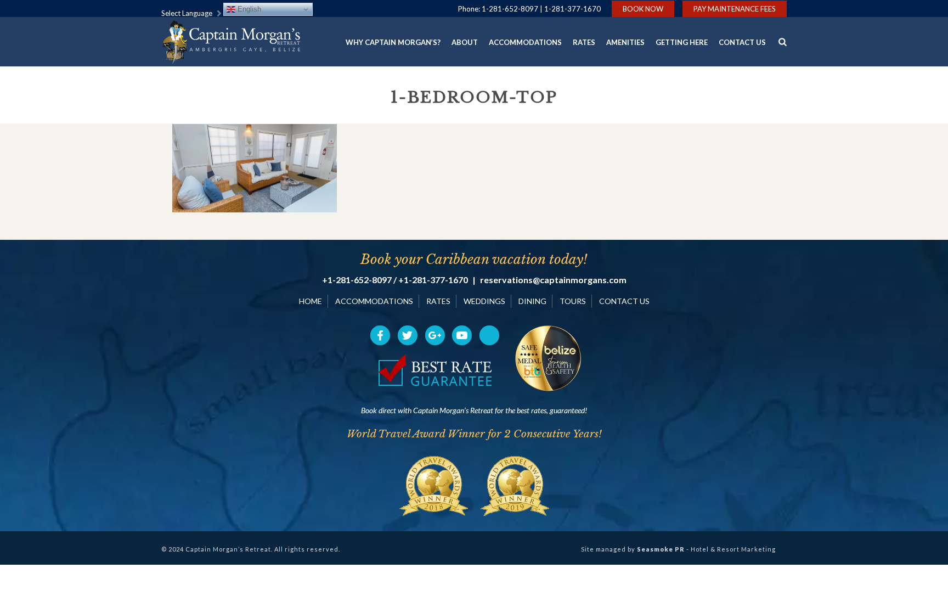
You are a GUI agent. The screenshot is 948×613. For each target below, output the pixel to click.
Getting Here (682, 42)
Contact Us (742, 42)
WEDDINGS (484, 301)
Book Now (643, 8)
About (465, 42)
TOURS (573, 301)
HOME (310, 301)
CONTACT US (624, 301)
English (248, 9)
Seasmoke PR (661, 549)
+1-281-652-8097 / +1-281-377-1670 (395, 280)
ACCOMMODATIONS (374, 301)
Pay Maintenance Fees (734, 8)
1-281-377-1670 (572, 8)
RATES (438, 301)
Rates (584, 42)
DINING (532, 301)
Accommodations (525, 42)
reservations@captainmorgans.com (553, 280)
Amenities (625, 42)
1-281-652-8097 (510, 8)
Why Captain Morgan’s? (393, 42)
